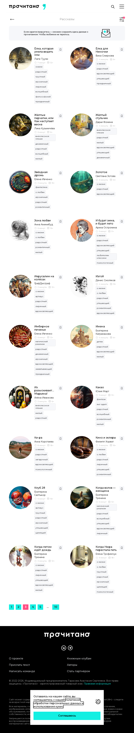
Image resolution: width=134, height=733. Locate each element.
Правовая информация (97, 683)
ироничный (41, 81)
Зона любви (42, 220)
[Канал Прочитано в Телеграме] (70, 647)
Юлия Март (102, 391)
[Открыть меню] (121, 6)
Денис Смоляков (105, 280)
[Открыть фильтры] (121, 19)
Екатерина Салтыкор (40, 493)
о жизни (101, 63)
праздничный (42, 101)
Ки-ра (38, 437)
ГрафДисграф (42, 283)
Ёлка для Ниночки (102, 50)
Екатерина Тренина (102, 496)
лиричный (40, 86)
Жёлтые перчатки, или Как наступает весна (44, 119)
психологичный (105, 263)
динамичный (41, 144)
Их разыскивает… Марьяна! (44, 390)
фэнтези (101, 399)
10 (55, 606)
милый (38, 158)
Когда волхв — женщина (106, 489)
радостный (41, 71)
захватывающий (43, 369)
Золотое (101, 172)
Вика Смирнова (105, 55)
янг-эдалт (102, 404)
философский (43, 96)
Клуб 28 (39, 487)
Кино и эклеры (106, 437)
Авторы (72, 664)
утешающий (103, 78)
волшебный (41, 91)
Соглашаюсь (67, 715)
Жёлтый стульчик (102, 116)
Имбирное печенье (41, 328)
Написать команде (22, 671)
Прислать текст (19, 664)
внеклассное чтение (42, 137)
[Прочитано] (24, 7)
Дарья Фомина (104, 122)
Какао (100, 387)
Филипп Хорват (105, 441)
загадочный (41, 459)
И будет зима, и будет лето (105, 222)
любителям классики (103, 256)
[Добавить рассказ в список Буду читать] (60, 49)
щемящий (40, 532)
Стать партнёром (78, 671)
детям (100, 341)
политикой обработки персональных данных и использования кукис (59, 703)
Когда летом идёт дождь (43, 548)
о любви (39, 192)
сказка (38, 66)
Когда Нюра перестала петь (106, 548)
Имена (100, 326)
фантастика (41, 187)
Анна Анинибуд (43, 224)
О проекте (16, 658)
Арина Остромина (106, 227)
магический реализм (41, 342)
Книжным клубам (79, 658)
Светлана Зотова (105, 176)
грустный (40, 76)
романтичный (42, 207)
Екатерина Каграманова (103, 332)
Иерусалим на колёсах (44, 278)
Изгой (100, 276)
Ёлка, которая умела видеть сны (43, 51)
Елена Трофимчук (106, 553)
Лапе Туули (41, 58)
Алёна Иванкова (44, 397)
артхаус (39, 296)
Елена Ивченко (43, 179)
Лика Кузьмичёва (44, 128)
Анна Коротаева (43, 441)
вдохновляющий (105, 73)
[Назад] (12, 19)
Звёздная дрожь (41, 174)
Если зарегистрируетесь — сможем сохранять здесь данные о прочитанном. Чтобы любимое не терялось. (56, 33)
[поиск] (112, 6)
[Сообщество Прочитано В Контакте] (63, 647)
